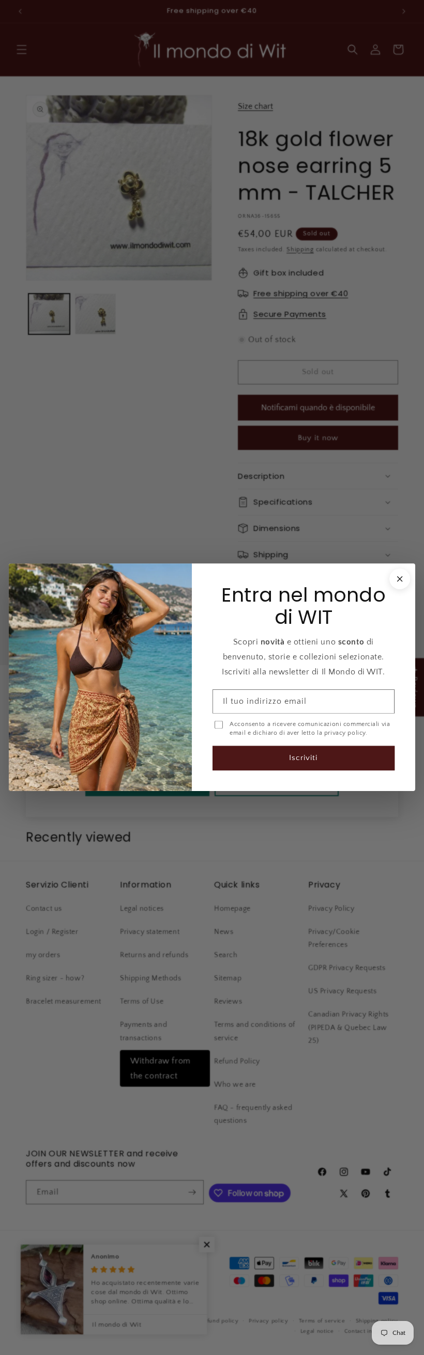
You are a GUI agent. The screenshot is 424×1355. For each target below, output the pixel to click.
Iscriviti (303, 758)
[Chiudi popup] (399, 579)
